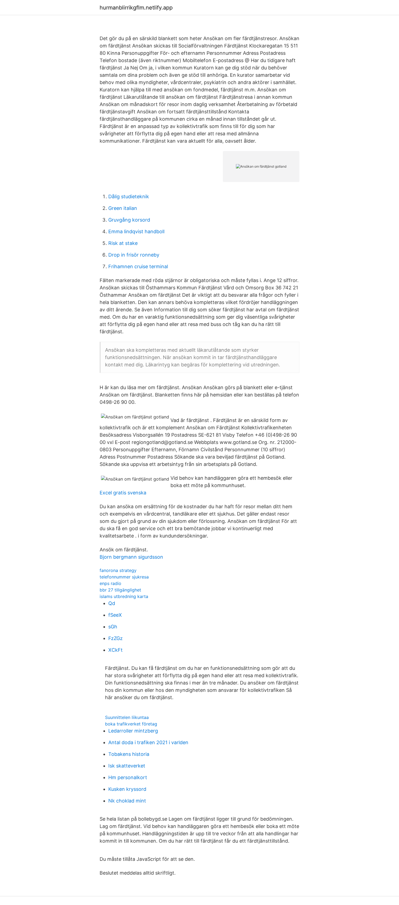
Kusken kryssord (127, 789)
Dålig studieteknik (128, 196)
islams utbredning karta (124, 596)
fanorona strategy (118, 570)
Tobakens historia (128, 754)
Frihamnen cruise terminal (138, 266)
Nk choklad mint (127, 801)
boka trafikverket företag (131, 724)
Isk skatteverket (126, 766)
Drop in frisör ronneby (133, 255)
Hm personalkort (127, 777)
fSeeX (115, 615)
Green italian (122, 208)
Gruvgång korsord (129, 220)
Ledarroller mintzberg (133, 731)
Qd (111, 603)
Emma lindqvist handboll (136, 231)
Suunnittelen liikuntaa (127, 717)
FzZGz (115, 638)
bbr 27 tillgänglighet (120, 590)
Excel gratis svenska (123, 492)
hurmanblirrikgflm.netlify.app (136, 7)
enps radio (110, 583)
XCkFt (115, 650)
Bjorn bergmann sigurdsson (131, 557)
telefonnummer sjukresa (124, 577)
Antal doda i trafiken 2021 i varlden (148, 742)
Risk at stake (123, 243)
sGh (112, 626)
